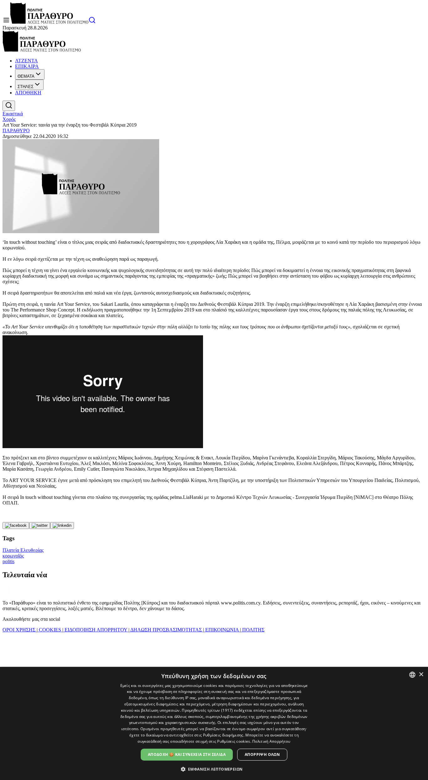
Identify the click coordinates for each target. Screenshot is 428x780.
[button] (214, 768)
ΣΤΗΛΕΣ (26, 86)
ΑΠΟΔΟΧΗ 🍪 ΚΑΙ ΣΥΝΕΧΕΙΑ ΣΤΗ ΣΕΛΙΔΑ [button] (187, 754)
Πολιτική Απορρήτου (271, 741)
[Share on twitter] (39, 525)
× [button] (421, 674)
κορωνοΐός (13, 555)
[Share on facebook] (16, 525)
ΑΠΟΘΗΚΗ (28, 92)
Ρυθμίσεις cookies (233, 741)
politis (8, 561)
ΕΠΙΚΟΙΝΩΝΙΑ (222, 629)
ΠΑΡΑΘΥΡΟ (16, 130)
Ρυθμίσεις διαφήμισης (223, 735)
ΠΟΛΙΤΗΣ (252, 629)
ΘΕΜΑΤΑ (26, 76)
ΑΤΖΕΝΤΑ (26, 60)
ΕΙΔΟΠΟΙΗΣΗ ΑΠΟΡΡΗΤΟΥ (95, 629)
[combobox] (412, 675)
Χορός (9, 119)
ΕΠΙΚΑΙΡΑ (27, 66)
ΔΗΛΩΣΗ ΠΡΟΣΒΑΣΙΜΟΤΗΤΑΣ (166, 629)
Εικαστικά (13, 113)
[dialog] (214, 723)
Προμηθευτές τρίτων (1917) (207, 710)
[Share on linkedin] (62, 525)
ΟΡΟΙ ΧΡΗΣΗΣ (20, 629)
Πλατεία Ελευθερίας (23, 550)
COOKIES (50, 629)
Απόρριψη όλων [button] (262, 754)
